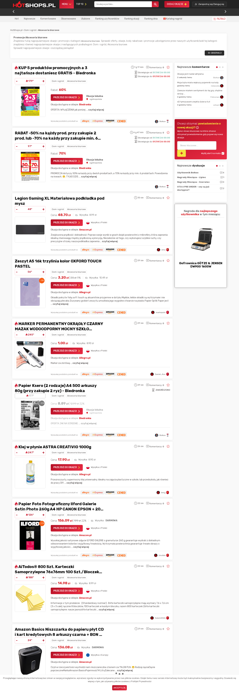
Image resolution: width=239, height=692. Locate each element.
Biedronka (85, 104)
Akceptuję (119, 687)
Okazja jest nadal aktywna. (190, 74)
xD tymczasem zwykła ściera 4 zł (193, 101)
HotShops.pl (16, 30)
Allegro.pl (84, 292)
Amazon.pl (85, 229)
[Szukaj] (155, 4)
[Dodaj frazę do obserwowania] (181, 153)
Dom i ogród (30, 30)
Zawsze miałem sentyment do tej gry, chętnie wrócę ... (199, 92)
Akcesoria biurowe (76, 81)
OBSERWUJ (216, 53)
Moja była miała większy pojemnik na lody (198, 82)
